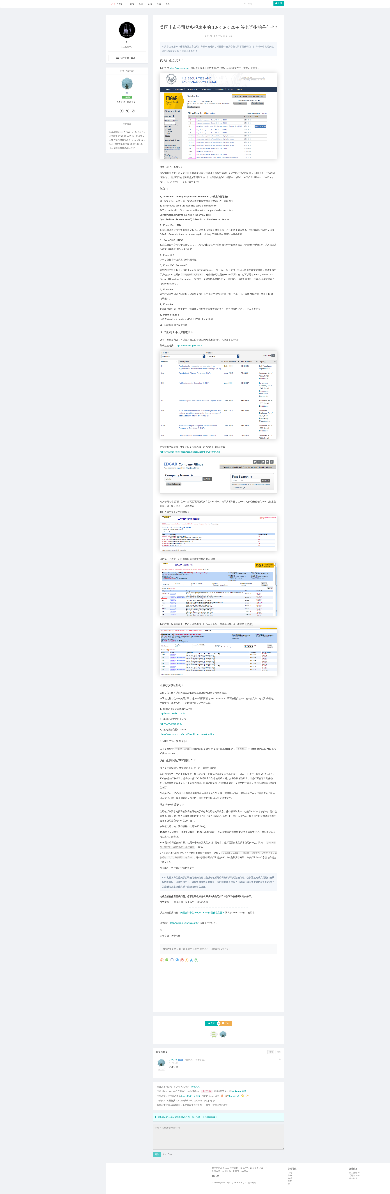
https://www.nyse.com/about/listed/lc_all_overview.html (187, 734)
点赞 (212, 1023)
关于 (290, 1184)
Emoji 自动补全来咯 (190, 1096)
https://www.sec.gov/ (180, 68)
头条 (141, 4)
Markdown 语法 (238, 1091)
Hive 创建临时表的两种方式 (122, 148)
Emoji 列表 (234, 1096)
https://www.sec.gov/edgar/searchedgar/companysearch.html (190, 451)
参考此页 (195, 1086)
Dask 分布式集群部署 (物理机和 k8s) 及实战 (130, 144)
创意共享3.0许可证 (220, 949)
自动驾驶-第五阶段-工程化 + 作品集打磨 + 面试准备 (133, 136)
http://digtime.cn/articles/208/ (184, 923)
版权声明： (168, 949)
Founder (161, 1069)
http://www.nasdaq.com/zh (173, 713)
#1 (170, 1062)
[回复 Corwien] (280, 1059)
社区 (132, 4)
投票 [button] (279, 1052)
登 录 (279, 3)
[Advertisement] (218, 988)
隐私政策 (252, 1183)
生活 (150, 4)
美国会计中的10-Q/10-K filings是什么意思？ (202, 912)
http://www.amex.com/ (171, 723)
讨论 (290, 1172)
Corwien (173, 1059)
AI (127, 42)
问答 (158, 4)
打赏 (226, 1023)
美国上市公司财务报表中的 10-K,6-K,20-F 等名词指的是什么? (138, 132)
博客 (167, 4)
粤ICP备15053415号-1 (236, 1183)
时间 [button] (271, 1052)
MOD (181, 1060)
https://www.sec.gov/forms (189, 345)
